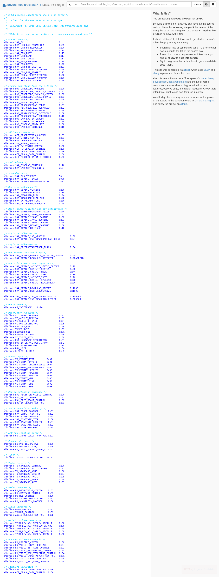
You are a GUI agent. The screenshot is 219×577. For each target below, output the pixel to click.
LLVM (207, 69)
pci (29, 4)
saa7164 (37, 4)
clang (156, 73)
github (183, 104)
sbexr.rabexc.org (178, 81)
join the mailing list (204, 100)
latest (196, 4)
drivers (12, 4)
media (21, 4)
